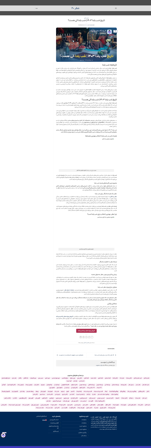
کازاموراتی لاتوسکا (6, 391)
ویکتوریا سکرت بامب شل (103, 394)
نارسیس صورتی (101, 398)
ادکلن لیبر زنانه (25, 405)
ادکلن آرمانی (4, 405)
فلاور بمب (90, 401)
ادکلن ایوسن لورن (45, 405)
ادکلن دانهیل (89, 407)
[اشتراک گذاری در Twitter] (89, 337)
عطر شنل (14, 378)
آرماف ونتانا (79, 391)
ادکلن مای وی (103, 407)
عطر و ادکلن (86, 18)
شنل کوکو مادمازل (6, 378)
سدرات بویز (42, 394)
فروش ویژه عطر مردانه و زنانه (86, 331)
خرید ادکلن (147, 405)
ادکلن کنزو (57, 407)
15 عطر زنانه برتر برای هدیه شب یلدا (104, 355)
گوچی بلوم (31, 398)
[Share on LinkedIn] (80, 337)
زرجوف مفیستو (30, 391)
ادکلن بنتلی (85, 405)
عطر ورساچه (123, 384)
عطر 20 (76, 8)
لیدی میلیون (59, 398)
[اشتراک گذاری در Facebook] (92, 337)
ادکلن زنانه (140, 405)
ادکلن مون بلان (74, 401)
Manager (92, 25)
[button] (116, 8)
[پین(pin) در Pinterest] (83, 337)
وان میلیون (66, 398)
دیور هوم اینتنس (56, 378)
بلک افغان (26, 378)
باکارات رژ (15, 398)
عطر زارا (94, 394)
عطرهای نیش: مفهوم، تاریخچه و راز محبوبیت (71, 355)
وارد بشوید (99, 365)
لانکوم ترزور (52, 387)
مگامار (19, 378)
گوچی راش (37, 398)
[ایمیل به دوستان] (86, 337)
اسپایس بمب (83, 401)
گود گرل (3, 384)
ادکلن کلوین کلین (132, 405)
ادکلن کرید (36, 384)
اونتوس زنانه (21, 384)
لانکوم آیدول (59, 387)
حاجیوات (117, 398)
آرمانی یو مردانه (111, 407)
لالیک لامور (100, 378)
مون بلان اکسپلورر (57, 401)
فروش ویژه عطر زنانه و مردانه (64, 316)
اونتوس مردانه (29, 384)
